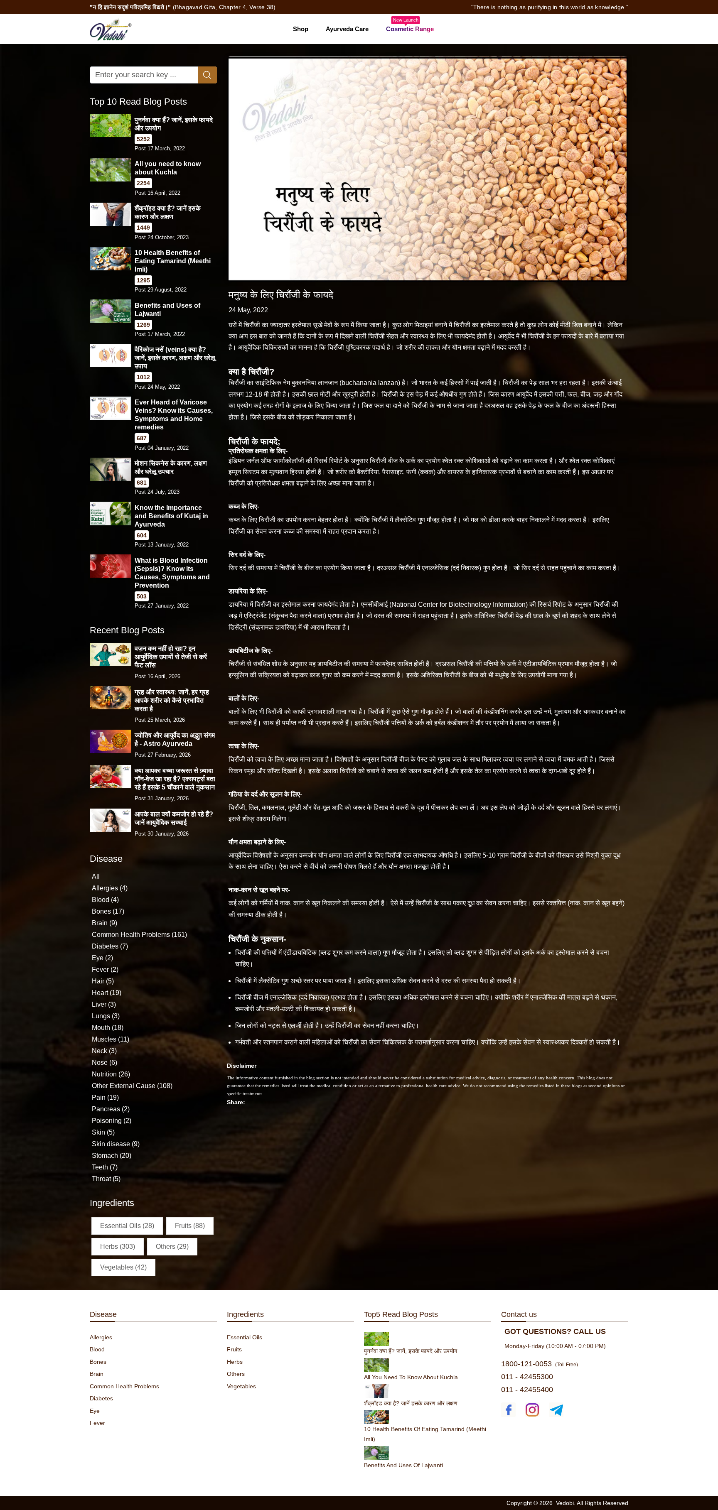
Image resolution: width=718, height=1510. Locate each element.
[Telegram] (556, 1409)
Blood (97, 1349)
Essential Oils (244, 1337)
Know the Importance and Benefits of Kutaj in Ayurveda (171, 515)
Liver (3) (104, 1004)
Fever (97, 1422)
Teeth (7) (105, 1167)
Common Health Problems (124, 1386)
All (96, 876)
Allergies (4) (110, 888)
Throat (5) (106, 1178)
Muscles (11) (110, 1039)
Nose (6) (104, 1062)
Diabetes (101, 1398)
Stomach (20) (111, 1155)
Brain (96, 1373)
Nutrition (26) (111, 1074)
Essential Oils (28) (127, 1225)
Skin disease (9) (116, 1143)
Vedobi (565, 1503)
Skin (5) (103, 1132)
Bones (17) (108, 911)
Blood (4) (105, 899)
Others (236, 1373)
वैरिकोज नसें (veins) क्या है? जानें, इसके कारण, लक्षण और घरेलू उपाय (175, 358)
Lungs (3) (106, 1016)
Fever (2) (105, 969)
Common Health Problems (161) (139, 934)
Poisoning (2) (111, 1120)
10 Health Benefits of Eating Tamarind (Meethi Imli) (173, 261)
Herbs (235, 1361)
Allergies (101, 1337)
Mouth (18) (107, 1027)
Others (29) (172, 1246)
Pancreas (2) (111, 1109)
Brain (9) (104, 923)
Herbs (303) (117, 1246)
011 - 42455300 (527, 1377)
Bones (98, 1361)
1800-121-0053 (526, 1364)
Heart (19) (106, 992)
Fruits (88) (190, 1225)
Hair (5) (103, 981)
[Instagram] (532, 1409)
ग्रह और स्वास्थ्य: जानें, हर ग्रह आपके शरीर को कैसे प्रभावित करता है (172, 700)
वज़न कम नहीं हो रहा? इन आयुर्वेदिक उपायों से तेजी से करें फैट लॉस (171, 657)
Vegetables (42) (123, 1266)
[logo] (111, 28)
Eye (95, 1410)
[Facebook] (508, 1409)
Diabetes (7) (110, 946)
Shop (300, 28)
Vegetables (241, 1386)
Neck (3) (104, 1050)
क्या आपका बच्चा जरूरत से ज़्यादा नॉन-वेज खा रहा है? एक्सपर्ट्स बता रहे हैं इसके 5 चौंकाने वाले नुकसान (175, 779)
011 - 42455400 (527, 1389)
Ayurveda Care (347, 28)
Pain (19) (105, 1097)
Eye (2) (102, 957)
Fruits (234, 1349)
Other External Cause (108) (132, 1085)
